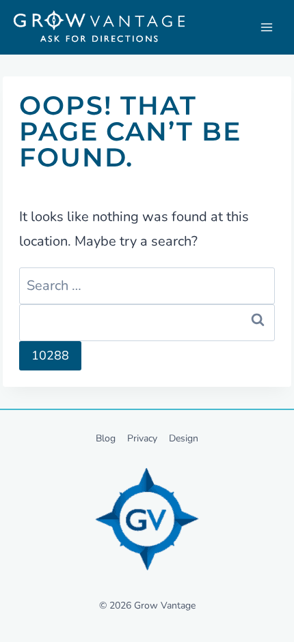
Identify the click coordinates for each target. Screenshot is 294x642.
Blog (106, 438)
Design (183, 438)
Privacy (142, 438)
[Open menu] (266, 27)
